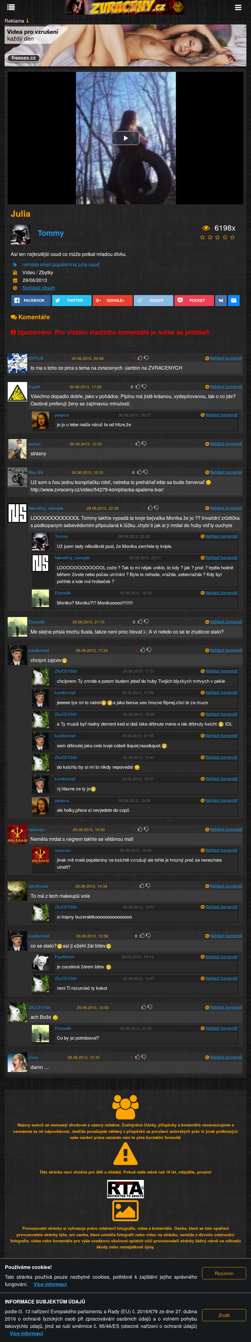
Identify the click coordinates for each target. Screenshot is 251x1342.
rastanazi (36, 829)
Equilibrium (64, 956)
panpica (62, 415)
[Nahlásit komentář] (207, 358)
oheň (45, 264)
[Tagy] (15, 265)
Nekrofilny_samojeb (45, 508)
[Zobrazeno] (206, 228)
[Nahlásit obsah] (15, 288)
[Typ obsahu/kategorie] (15, 272)
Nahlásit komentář (226, 358)
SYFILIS (35, 358)
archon (34, 444)
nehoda (30, 264)
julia (82, 264)
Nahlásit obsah (38, 287)
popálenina (64, 264)
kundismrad (38, 650)
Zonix (33, 1057)
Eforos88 (63, 593)
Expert (34, 387)
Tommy (51, 232)
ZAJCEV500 (66, 671)
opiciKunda (38, 886)
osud (93, 264)
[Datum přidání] (15, 280)
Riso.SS (35, 472)
